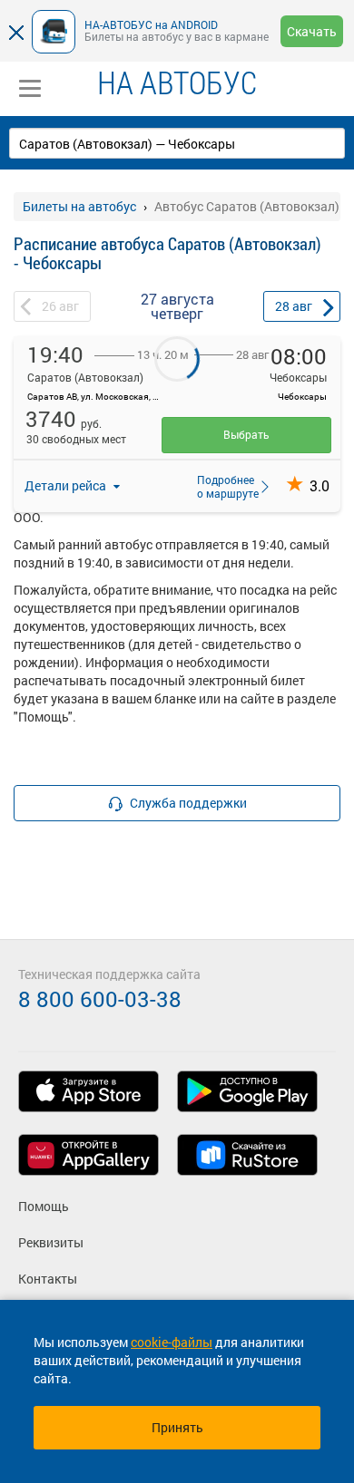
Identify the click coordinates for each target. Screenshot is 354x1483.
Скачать (312, 31)
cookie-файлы (171, 1342)
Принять (177, 1427)
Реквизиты (51, 1242)
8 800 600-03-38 (100, 998)
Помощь (43, 1206)
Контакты (47, 1278)
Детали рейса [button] (67, 485)
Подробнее (222, 486)
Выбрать (246, 434)
